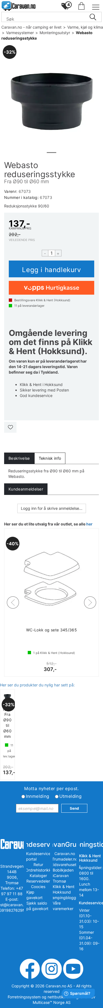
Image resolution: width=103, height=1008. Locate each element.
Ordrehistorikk (38, 870)
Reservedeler (38, 881)
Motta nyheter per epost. (51, 788)
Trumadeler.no (64, 859)
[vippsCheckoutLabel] (51, 288)
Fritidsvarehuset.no (65, 864)
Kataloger (38, 875)
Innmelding (37, 796)
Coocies (38, 886)
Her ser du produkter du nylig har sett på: (37, 685)
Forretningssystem (24, 997)
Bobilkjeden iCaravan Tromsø (63, 875)
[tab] (19, 458)
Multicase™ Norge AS (52, 1002)
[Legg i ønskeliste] (10, 427)
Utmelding (70, 796)
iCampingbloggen (64, 897)
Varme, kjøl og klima (85, 27)
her (89, 524)
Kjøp (51, 269)
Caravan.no (64, 853)
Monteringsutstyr (55, 32)
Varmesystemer (20, 32)
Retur (38, 864)
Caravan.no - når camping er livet (31, 27)
